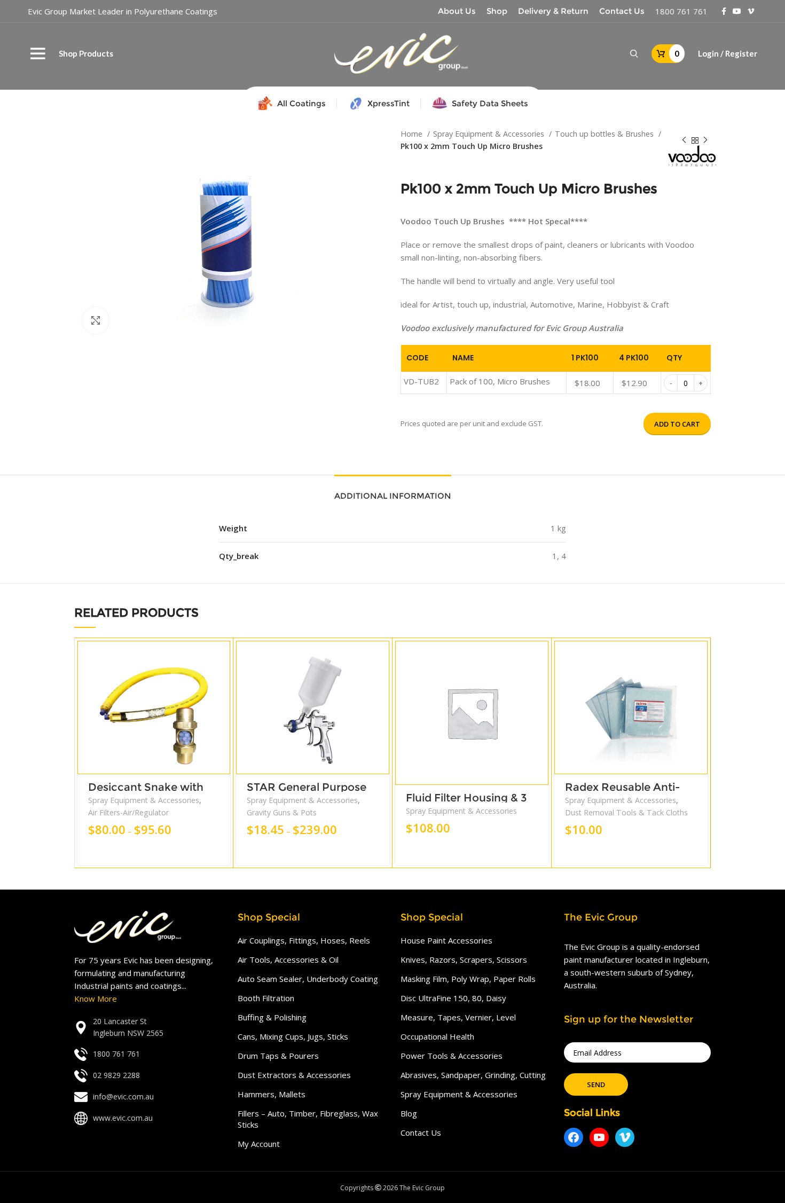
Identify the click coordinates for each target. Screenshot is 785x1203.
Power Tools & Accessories (452, 1055)
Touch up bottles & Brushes (605, 134)
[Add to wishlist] (222, 706)
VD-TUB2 (421, 381)
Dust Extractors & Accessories (294, 1075)
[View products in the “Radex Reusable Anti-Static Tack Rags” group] (699, 658)
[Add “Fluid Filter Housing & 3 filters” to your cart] (540, 658)
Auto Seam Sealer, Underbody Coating (308, 978)
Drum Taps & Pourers (278, 1055)
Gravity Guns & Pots (282, 812)
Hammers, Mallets (271, 1094)
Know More (95, 998)
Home (413, 134)
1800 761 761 (681, 11)
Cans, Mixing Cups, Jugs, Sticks (293, 1036)
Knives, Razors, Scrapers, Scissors (464, 959)
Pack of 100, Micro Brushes (500, 381)
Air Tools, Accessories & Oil (288, 959)
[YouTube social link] (736, 11)
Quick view (222, 682)
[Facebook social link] (723, 11)
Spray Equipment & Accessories (489, 134)
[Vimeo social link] (750, 11)
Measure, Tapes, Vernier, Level (458, 1017)
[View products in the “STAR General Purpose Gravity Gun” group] (381, 658)
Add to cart (677, 424)
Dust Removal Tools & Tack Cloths (626, 812)
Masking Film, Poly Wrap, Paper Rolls (468, 978)
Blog (409, 1113)
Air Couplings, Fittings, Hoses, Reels (304, 940)
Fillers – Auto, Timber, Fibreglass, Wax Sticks (308, 1119)
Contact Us (421, 1132)
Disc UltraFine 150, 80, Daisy (453, 998)
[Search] (634, 54)
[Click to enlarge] (95, 320)
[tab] (392, 491)
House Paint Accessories (446, 940)
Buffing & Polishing (272, 1017)
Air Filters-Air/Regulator (128, 812)
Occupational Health (437, 1036)
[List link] (148, 1028)
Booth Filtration (266, 998)
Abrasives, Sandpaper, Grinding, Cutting (473, 1075)
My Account (259, 1143)
